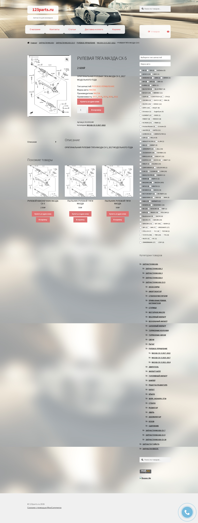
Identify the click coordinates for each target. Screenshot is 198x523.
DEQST (156, 108)
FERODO (157, 119)
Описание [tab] (32, 141)
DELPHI (147, 104)
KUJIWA (156, 164)
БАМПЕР (152, 380)
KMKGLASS (147, 156)
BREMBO (158, 93)
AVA (160, 82)
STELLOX (147, 231)
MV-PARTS (162, 194)
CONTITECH (156, 97)
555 (152, 70)
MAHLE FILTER (148, 175)
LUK (145, 171)
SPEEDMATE (163, 227)
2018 (100, 96)
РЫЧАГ (151, 344)
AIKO (156, 74)
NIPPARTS (156, 201)
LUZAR (154, 171)
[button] (67, 59)
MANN (146, 179)
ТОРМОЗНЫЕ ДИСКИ (157, 335)
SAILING (146, 220)
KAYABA (161, 153)
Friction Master (149, 126)
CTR (167, 97)
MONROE (147, 190)
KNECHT (159, 156)
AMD (157, 78)
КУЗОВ (151, 421)
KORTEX (147, 160)
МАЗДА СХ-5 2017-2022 (106, 43)
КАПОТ (152, 389)
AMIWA (167, 78)
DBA (166, 100)
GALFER (146, 130)
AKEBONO (147, 78)
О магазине (35, 29)
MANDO (161, 175)
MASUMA (147, 182)
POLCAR (165, 212)
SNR (152, 227)
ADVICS (147, 74)
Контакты (54, 29)
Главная (34, 43)
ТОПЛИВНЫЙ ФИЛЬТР (158, 376)
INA (145, 145)
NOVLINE (155, 209)
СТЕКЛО (152, 403)
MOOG (157, 190)
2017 (95, 96)
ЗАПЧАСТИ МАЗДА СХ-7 (155, 430)
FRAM (157, 123)
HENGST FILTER (149, 141)
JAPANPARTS (148, 149)
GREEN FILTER (160, 134)
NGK (158, 197)
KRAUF (146, 164)
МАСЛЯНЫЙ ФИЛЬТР (157, 317)
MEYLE (146, 186)
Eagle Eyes (159, 111)
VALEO (146, 239)
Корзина (116, 29)
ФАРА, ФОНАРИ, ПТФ (157, 398)
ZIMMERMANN (149, 242)
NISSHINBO (159, 205)
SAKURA (157, 220)
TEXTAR (166, 231)
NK (145, 209)
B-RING (146, 85)
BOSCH (147, 93)
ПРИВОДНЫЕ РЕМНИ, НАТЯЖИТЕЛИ (157, 301)
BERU (156, 85)
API (145, 82)
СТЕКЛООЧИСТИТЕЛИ (158, 296)
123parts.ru (42, 9)
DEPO (146, 108)
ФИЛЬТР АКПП (155, 371)
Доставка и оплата (94, 29)
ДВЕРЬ (151, 412)
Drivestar (147, 111)
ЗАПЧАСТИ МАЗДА (46, 43)
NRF (164, 209)
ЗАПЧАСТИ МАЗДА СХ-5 (65, 43)
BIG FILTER (147, 89)
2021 (116, 96)
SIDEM (166, 224)
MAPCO (155, 179)
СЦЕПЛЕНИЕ (154, 426)
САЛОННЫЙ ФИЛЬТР (157, 326)
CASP (145, 97)
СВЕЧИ (151, 339)
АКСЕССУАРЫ (154, 287)
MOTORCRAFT (149, 194)
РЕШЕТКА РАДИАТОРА (158, 385)
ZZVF (161, 242)
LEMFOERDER (148, 168)
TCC (156, 231)
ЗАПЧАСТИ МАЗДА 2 (154, 268)
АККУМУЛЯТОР (155, 417)
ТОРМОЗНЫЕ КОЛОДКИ (159, 330)
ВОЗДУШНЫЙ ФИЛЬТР (158, 321)
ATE (152, 82)
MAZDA (92, 89)
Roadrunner (148, 216)
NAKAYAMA (148, 197)
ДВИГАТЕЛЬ (154, 367)
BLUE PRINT (160, 89)
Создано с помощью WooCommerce (44, 507)
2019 (105, 96)
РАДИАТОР (153, 407)
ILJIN (161, 141)
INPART (153, 145)
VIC (154, 239)
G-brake (162, 126)
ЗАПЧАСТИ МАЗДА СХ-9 (155, 435)
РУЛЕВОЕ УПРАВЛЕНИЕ (86, 43)
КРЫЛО (152, 394)
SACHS (159, 216)
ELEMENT (147, 115)
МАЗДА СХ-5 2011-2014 (161, 362)
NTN (145, 212)
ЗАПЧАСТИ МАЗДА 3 (154, 273)
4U (145, 70)
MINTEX (156, 186)
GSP (145, 138)
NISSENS (147, 205)
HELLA (153, 138)
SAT (157, 224)
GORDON (147, 134)
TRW (158, 235)
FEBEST (146, 119)
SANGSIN (147, 224)
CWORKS (147, 100)
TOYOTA (147, 235)
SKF (145, 227)
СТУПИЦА (153, 307)
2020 (110, 96)
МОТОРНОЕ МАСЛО (157, 312)
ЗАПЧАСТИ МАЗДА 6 (154, 277)
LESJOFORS (162, 168)
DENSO (158, 104)
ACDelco (161, 70)
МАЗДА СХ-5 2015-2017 (161, 357)
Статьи (72, 29)
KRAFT (167, 160)
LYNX (163, 171)
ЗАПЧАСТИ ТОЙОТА (151, 444)
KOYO (157, 160)
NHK (166, 197)
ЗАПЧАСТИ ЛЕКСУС (150, 448)
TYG (166, 235)
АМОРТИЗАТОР (155, 291)
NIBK (146, 201)
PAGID (154, 212)
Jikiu (159, 149)
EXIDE (157, 115)
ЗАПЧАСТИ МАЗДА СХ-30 (156, 439)
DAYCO (157, 100)
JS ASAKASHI (148, 153)
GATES (157, 130)
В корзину (96, 109)
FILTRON (147, 123)
